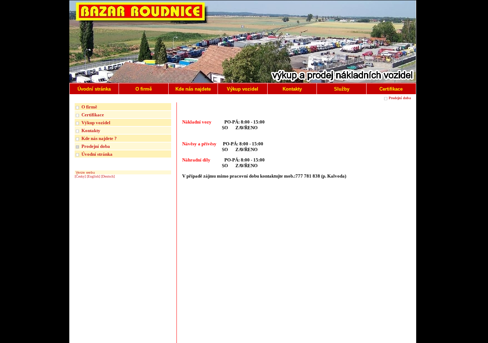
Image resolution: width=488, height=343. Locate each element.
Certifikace (92, 114)
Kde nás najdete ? (99, 138)
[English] (93, 176)
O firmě (89, 107)
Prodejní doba (400, 98)
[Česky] (80, 176)
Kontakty (90, 130)
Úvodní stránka (97, 154)
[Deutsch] (108, 176)
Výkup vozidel (95, 122)
